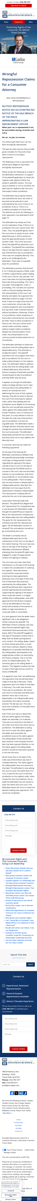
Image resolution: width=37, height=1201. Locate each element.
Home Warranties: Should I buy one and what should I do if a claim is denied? (19, 870)
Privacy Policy (18, 1122)
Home (6, 22)
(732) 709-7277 (14, 1080)
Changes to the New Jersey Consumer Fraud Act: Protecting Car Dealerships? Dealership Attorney (20, 935)
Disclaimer (18, 1125)
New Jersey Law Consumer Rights (19, 918)
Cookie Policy (29, 1150)
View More (7, 1113)
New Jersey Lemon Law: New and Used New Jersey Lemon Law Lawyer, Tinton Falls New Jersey (20, 895)
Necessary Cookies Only (11, 1195)
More (31, 22)
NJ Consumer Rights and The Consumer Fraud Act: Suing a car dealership (14, 861)
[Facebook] (12, 1093)
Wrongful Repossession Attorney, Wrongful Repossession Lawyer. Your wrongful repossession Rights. (20, 888)
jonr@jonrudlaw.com (10, 1085)
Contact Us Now (18, 850)
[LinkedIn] (21, 1093)
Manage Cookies (10, 1152)
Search (30, 964)
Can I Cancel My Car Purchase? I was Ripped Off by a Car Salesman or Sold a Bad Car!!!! (20, 922)
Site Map (18, 1128)
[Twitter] (16, 1093)
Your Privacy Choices (14, 1150)
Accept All (11, 1191)
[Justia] (25, 1093)
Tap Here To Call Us (18, 5)
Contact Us (18, 22)
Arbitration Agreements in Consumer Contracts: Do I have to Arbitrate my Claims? (20, 912)
